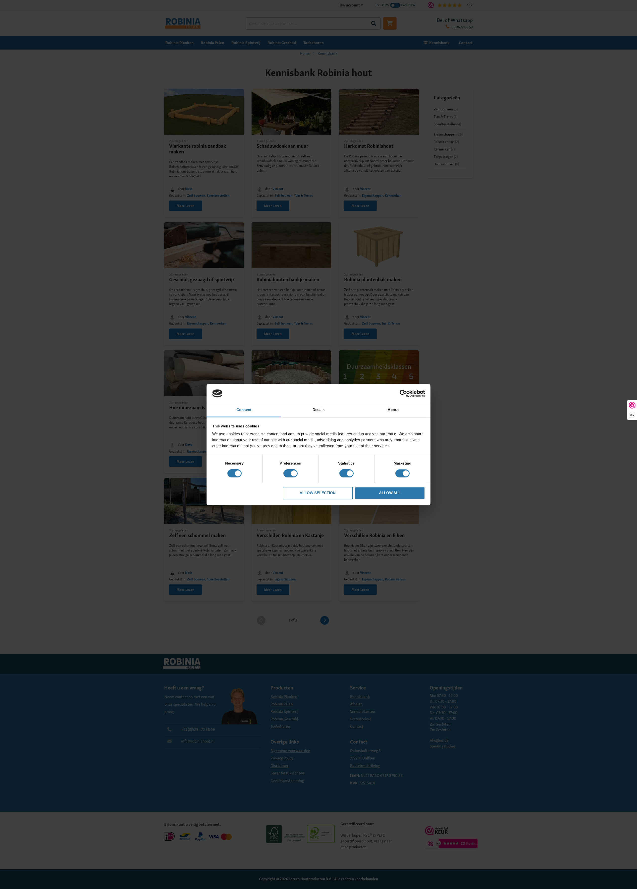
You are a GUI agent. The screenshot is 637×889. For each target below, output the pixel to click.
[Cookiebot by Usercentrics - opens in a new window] (403, 393)
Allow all (390, 493)
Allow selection (318, 493)
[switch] (290, 474)
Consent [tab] (243, 410)
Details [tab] (319, 410)
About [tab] (393, 410)
